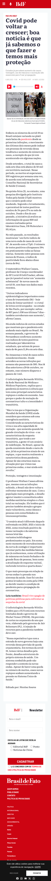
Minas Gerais (11, 843)
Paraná (9, 851)
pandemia (26, 139)
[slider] (23, 86)
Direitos (10, 814)
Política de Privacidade (18, 799)
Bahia (9, 830)
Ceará (9, 834)
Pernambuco (11, 856)
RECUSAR (14, 873)
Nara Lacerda (39, 79)
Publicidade (13, 792)
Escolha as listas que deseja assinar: (22, 742)
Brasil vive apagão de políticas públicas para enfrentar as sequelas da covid (25, 598)
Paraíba (9, 847)
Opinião (10, 826)
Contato (11, 795)
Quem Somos (12, 789)
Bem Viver (11, 818)
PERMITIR (37, 873)
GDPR (38, 867)
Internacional (13, 810)
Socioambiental (13, 822)
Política (10, 807)
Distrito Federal (12, 838)
